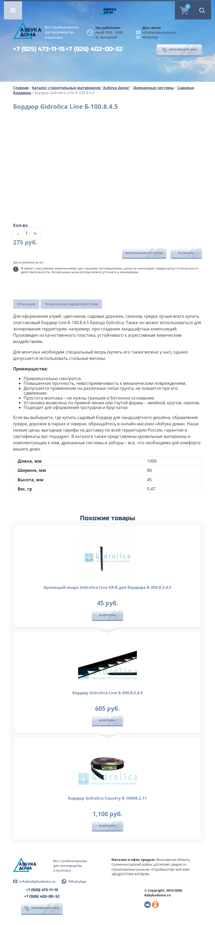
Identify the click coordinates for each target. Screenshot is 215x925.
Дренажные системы (153, 87)
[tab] (26, 304)
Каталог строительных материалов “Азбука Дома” (81, 87)
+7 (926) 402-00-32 (94, 49)
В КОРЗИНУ (107, 615)
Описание (26, 303)
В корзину (186, 253)
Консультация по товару (144, 253)
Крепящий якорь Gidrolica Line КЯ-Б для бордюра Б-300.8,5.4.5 (107, 587)
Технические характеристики (71, 303)
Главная (21, 87)
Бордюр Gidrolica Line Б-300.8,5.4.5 (107, 692)
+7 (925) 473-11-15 (39, 49)
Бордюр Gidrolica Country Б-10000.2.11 (107, 798)
